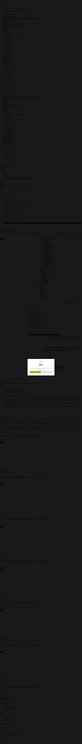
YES (35, 372)
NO (46, 372)
